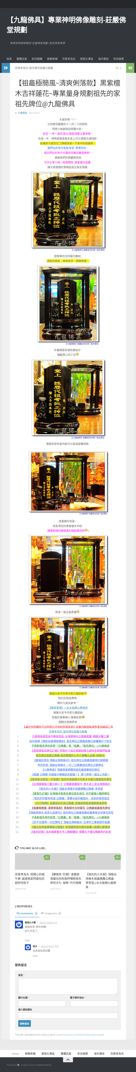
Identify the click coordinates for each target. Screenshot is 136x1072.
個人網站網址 (25, 1009)
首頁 (9, 58)
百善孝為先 (68, 58)
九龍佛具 (22, 112)
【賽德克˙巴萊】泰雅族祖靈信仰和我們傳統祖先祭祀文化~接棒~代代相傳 (65, 879)
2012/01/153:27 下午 (50, 946)
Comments (28, 913)
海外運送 (103, 58)
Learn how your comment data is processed (80, 1034)
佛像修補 (52, 58)
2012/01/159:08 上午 (48, 922)
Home (15, 1053)
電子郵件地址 (77, 997)
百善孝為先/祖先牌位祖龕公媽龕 (34, 68)
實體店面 (21, 58)
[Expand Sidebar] (6, 68)
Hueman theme (44, 1065)
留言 (21, 975)
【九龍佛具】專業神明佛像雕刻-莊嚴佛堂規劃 (66, 25)
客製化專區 (86, 58)
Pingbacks (52, 913)
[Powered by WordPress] (18, 1065)
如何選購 (37, 58)
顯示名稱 (23, 997)
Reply (27, 940)
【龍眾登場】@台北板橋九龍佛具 (68, 707)
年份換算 (118, 58)
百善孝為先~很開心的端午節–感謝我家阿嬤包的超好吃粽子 (29, 879)
